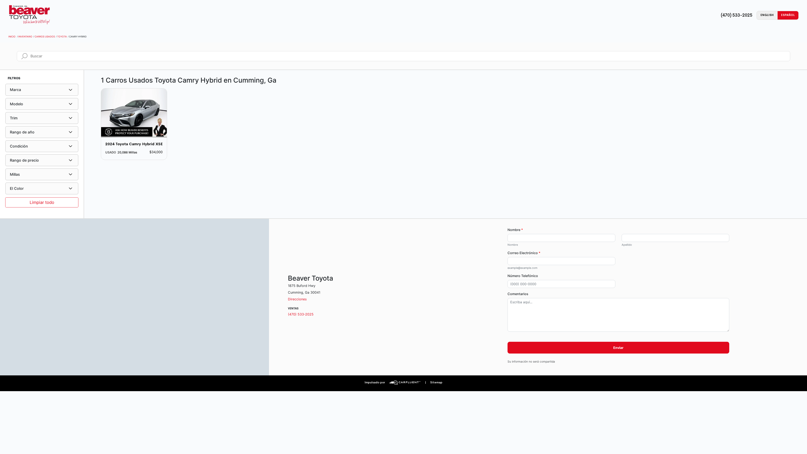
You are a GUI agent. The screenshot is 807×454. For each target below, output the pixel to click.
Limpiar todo (42, 202)
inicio (12, 36)
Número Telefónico (523, 276)
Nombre (515, 230)
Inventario (25, 36)
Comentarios (518, 294)
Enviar (618, 348)
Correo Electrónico (524, 253)
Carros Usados (45, 36)
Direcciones (297, 299)
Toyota (62, 36)
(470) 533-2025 (736, 15)
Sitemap (433, 382)
